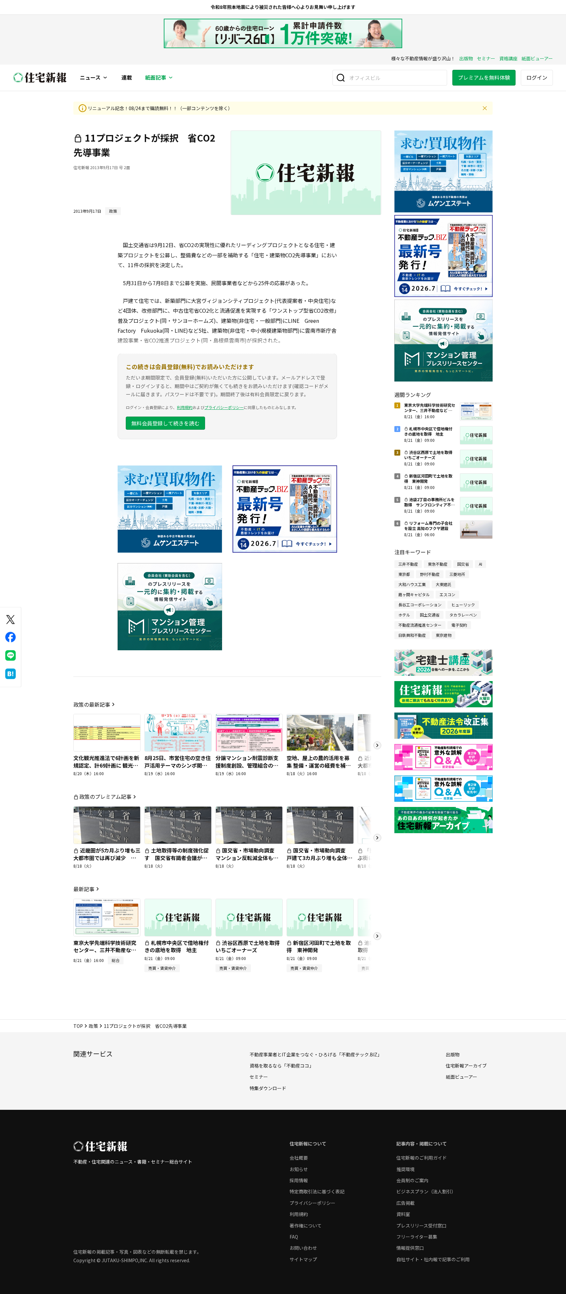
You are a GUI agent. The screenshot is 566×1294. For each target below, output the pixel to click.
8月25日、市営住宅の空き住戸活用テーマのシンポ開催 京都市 (177, 765)
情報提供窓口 (410, 1248)
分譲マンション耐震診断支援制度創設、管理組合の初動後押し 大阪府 (247, 765)
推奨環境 (405, 1169)
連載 (127, 78)
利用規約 (185, 407)
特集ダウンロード (268, 1088)
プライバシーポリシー (224, 407)
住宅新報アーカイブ (466, 1065)
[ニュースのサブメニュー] (105, 77)
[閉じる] (484, 108)
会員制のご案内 (412, 1180)
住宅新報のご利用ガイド (421, 1157)
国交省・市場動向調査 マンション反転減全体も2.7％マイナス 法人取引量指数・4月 (248, 861)
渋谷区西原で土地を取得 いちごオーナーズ (250, 946)
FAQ (294, 1236)
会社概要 (299, 1157)
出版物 (466, 58)
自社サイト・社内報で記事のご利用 (433, 1259)
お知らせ (299, 1169)
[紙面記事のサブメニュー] (170, 77)
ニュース (90, 78)
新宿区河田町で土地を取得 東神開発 (319, 946)
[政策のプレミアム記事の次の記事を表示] (377, 838)
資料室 (403, 1214)
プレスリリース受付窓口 (421, 1225)
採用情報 (299, 1180)
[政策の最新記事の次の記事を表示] (377, 745)
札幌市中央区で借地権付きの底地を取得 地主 (176, 946)
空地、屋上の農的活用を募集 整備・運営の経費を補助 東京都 (319, 765)
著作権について (306, 1225)
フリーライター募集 (416, 1236)
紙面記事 (155, 78)
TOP (78, 1026)
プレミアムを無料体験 (484, 77)
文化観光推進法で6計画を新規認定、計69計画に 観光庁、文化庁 (106, 765)
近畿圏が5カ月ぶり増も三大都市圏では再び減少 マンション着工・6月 (107, 857)
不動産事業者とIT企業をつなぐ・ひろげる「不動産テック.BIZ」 (316, 1054)
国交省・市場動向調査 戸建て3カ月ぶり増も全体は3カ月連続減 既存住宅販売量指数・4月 (319, 861)
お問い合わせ (303, 1248)
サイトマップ (303, 1259)
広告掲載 (405, 1203)
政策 (93, 1026)
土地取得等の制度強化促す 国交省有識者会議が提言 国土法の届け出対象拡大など (176, 861)
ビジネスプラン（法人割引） (426, 1191)
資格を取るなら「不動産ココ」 (282, 1065)
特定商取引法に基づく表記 (317, 1191)
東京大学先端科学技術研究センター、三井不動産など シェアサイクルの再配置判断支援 (104, 954)
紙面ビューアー (537, 58)
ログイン (536, 77)
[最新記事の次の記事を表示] (377, 936)
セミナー (486, 58)
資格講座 (508, 58)
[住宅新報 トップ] (40, 77)
